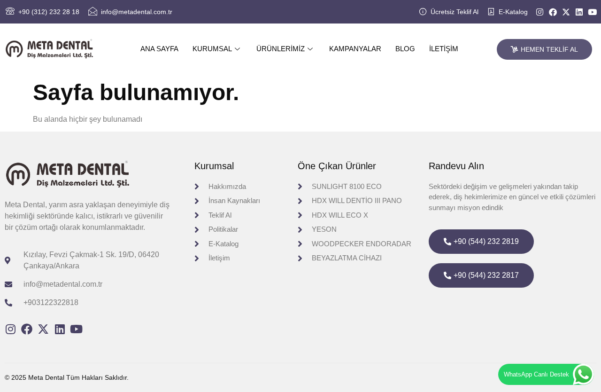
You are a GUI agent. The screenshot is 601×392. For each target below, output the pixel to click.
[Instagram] (540, 12)
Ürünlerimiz (280, 49)
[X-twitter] (566, 12)
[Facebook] (553, 12)
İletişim (443, 49)
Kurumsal (212, 49)
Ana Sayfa (159, 49)
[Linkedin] (579, 12)
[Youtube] (592, 12)
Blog (405, 49)
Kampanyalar (355, 49)
